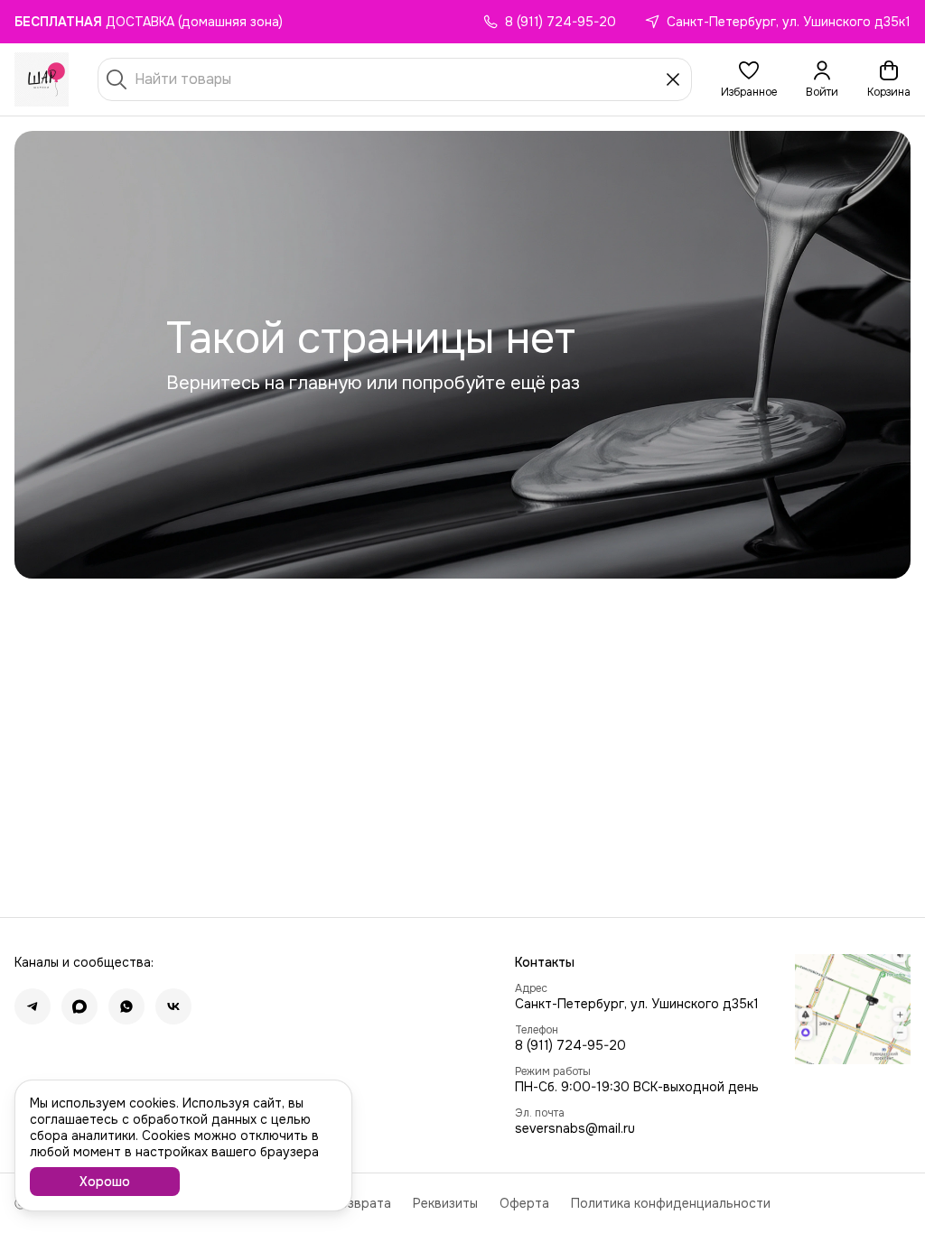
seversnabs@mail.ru (575, 1128)
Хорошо (104, 1181)
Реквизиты (445, 1203)
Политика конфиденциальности (671, 1203)
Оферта (524, 1203)
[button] (749, 79)
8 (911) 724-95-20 (570, 1045)
